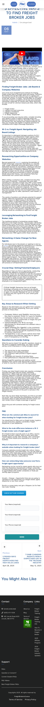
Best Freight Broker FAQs (10, 684)
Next (39, 551)
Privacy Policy (30, 699)
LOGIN (14, 4)
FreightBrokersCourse (22, 696)
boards (18, 162)
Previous (6, 553)
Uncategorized (26, 22)
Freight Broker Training (37, 611)
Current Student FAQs (9, 676)
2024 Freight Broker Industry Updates (37, 651)
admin (15, 22)
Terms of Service (15, 699)
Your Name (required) (13, 504)
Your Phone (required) (13, 525)
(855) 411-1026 (9, 612)
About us (27, 609)
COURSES (31, 4)
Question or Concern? (9, 673)
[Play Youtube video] (22, 53)
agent (6, 245)
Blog (25, 612)
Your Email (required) (12, 515)
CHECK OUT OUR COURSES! (14, 493)
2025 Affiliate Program (37, 640)
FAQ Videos (5, 680)
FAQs (3, 669)
